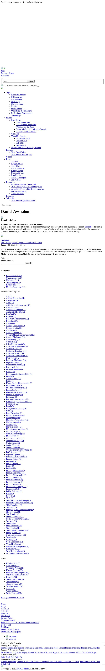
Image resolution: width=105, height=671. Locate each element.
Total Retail (5, 657)
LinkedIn (12, 639)
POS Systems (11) (13, 452)
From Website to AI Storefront (23, 184)
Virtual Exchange (18, 136)
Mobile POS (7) (12, 436)
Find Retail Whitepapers (11, 632)
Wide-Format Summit (43, 652)
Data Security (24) (13, 358)
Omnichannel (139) (14, 278)
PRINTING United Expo (86, 652)
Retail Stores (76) (13, 285)
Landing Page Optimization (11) (19, 401)
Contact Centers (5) (14, 332)
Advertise (5, 75)
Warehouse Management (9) (17, 546)
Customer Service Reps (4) (17, 355)
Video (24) (10, 588)
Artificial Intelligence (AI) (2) (18, 305)
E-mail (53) (10, 372)
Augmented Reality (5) (15, 312)
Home (3, 604)
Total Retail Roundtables (26, 125)
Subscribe (10, 198)
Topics (9, 92)
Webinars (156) (12, 591)
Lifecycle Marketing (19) (16, 408)
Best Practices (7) (13, 563)
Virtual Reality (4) (13, 544)
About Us (5, 609)
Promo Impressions (83, 648)
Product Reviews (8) (14, 480)
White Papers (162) (14, 593)
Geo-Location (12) (13, 378)
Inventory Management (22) (17, 399)
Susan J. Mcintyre (18, 177)
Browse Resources (18, 191)
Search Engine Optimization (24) (19, 503)
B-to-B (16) (11, 314)
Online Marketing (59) (15, 441)
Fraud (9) (10, 376)
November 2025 (23, 138)
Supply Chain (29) (13, 533)
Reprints (4, 613)
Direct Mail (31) (12, 367)
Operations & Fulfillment (21, 111)
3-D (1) (9, 296)
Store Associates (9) (14, 526)
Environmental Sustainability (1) (19, 374)
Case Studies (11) (13, 565)
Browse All (21, 145)
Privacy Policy (7, 618)
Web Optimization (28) (15, 551)
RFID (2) (10, 493)
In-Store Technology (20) (16, 388)
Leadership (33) (12, 404)
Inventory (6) (11, 397)
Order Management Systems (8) (19, 450)
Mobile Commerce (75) (15, 287)
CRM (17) (10, 323)
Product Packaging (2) (15, 473)
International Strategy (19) (16, 392)
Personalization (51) (14, 459)
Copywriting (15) (13, 339)
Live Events (16, 120)
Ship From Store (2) (14, 505)
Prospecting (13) (12, 489)
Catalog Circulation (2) (15, 326)
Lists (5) (9, 411)
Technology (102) (13, 282)
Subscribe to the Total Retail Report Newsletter (20, 622)
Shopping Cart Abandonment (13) (20, 510)
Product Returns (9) (14, 477)
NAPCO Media (22, 669)
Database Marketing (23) (16, 360)
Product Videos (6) (13, 484)
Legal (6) (10, 406)
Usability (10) (11, 539)
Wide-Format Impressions (64, 648)
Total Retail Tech (23, 122)
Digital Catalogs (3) (14, 362)
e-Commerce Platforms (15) (17, 553)
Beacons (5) (11, 316)
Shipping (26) (11, 507)
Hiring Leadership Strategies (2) (19, 383)
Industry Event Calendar (26, 131)
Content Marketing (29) (15, 337)
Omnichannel (16, 108)
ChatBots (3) (11, 330)
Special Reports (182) (15, 579)
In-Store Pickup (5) (14, 385)
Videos (9, 157)
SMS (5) (9, 498)
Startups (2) (10, 523)
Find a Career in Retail (10, 629)
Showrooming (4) (13, 512)
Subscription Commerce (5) (17, 530)
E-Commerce (16, 97)
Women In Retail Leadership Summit (31, 129)
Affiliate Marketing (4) (15, 298)
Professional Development (22, 113)
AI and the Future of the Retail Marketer (27, 189)
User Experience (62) (14, 542)
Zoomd (88, 227)
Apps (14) (10, 303)
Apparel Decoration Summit (63, 652)
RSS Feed (5, 627)
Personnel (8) (11, 461)
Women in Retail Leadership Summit (32, 662)
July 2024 (20, 143)
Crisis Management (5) (15, 344)
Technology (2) (12, 582)
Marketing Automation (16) (17, 420)
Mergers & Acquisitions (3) (17, 429)
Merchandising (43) (14, 427)
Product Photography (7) (16, 475)
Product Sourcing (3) (14, 482)
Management (16, 99)
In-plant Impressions (26, 648)
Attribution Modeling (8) (16, 309)
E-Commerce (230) (14, 276)
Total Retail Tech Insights (21, 154)
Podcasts (9, 150)
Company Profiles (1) (15, 568)
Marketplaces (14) (13, 422)
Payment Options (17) (15, 454)
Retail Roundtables (8, 662)
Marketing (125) (12, 280)
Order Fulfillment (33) (15, 447)
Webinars (15, 134)
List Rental (5, 616)
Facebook (12, 636)
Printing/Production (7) (15, 470)
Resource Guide (7, 73)
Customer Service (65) (15, 353)
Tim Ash (14, 161)
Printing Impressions (9, 648)
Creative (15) (11, 342)
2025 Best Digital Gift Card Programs (26, 187)
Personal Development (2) (16, 457)
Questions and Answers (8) (17, 575)
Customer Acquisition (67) (17, 346)
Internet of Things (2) (14, 395)
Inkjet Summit (6, 652)
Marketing (15, 102)
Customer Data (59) (14, 349)
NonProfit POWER (88, 662)
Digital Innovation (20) (15, 365)
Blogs (8, 159)
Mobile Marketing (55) (15, 434)
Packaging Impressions (44, 648)
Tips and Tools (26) (14, 584)
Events (9, 118)
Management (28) (13, 418)
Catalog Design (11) (14, 328)
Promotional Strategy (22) (16, 487)
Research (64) (11, 577)
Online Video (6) (13, 445)
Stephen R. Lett (17, 173)
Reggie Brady (17, 164)
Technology (16, 115)
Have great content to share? (12, 597)
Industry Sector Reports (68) (17, 572)
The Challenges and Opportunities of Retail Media (21, 243)
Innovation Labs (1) (14, 390)
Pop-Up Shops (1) (13, 464)
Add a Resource (17, 193)
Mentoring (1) (11, 424)
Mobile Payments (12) (15, 438)
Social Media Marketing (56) (17, 519)
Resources (10, 182)
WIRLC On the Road (25, 127)
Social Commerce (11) (15, 516)
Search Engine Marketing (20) (18, 500)
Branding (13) (12, 321)
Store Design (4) (12, 528)
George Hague (17, 171)
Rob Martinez (16, 175)
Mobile (14, 106)
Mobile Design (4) (13, 431)
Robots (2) (10, 496)
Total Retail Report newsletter (23, 200)
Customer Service (8, 620)
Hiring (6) (10, 381)
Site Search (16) (12, 514)
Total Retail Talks (18, 152)
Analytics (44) (12, 300)
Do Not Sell (6, 625)
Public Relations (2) (14, 491)
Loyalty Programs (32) (15, 415)
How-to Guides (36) (14, 570)
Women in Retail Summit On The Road (63, 662)
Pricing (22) (11, 468)
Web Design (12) (13, 549)
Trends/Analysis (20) (14, 586)
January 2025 (21, 141)
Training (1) (11, 537)
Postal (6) (10, 466)
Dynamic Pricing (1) (14, 369)
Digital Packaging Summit (23, 652)
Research (10, 196)
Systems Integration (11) (16, 535)
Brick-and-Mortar (18, 95)
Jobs (3, 71)
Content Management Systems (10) (20, 335)
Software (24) (11, 521)
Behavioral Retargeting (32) (17, 319)
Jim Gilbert (15, 166)
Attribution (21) (12, 307)
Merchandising (17, 104)
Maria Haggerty (17, 168)
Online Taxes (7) (13, 443)
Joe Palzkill (15, 180)
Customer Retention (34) (16, 351)
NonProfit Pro (16, 657)
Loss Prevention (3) (14, 413)
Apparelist (95, 648)
